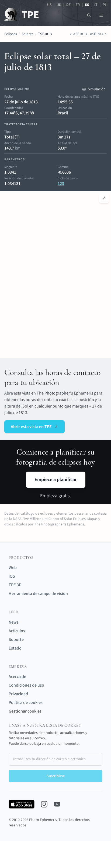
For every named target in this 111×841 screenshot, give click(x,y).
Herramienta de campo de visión (38, 594)
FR (78, 5)
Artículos (17, 631)
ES (87, 5)
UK (59, 5)
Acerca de (17, 677)
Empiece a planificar (55, 479)
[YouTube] (57, 804)
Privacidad (18, 694)
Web (13, 568)
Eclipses (10, 34)
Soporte (16, 640)
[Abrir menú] (101, 15)
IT (96, 5)
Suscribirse (56, 776)
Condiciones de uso (26, 685)
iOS (12, 576)
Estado (15, 648)
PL (105, 5)
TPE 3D (15, 585)
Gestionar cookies (25, 711)
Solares (27, 34)
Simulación (97, 89)
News (14, 622)
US (49, 5)
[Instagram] (44, 804)
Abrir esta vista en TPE (31, 427)
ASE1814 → (98, 34)
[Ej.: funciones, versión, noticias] (89, 15)
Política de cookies (26, 703)
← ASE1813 (78, 34)
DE (68, 5)
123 (61, 184)
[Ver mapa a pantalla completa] (104, 198)
